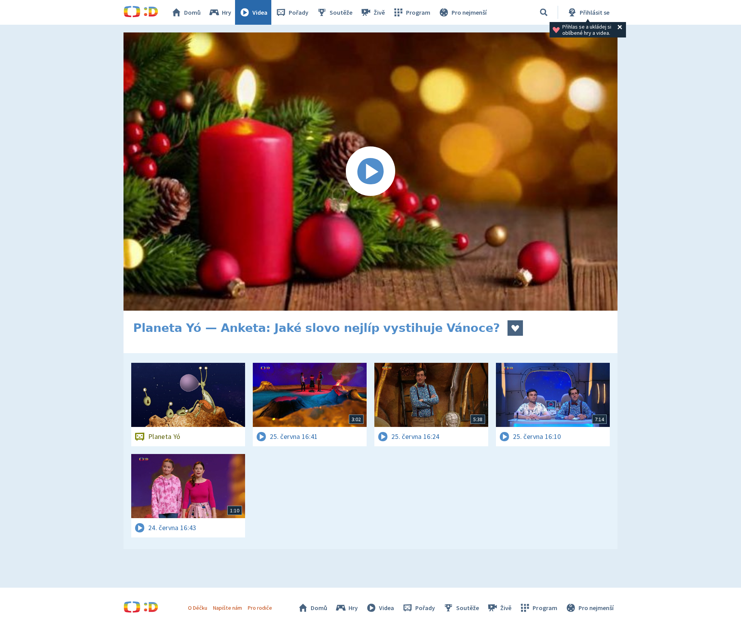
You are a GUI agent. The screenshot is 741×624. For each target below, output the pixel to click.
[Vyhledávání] (544, 12)
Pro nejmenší (469, 12)
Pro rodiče (260, 607)
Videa (259, 12)
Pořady (298, 12)
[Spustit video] (371, 171)
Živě (379, 12)
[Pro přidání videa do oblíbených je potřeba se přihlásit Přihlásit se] (515, 328)
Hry (226, 12)
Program (418, 12)
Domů (192, 12)
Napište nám (227, 607)
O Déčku (197, 607)
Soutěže (341, 12)
